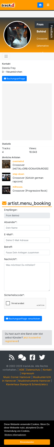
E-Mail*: (8, 234)
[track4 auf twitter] (42, 357)
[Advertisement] (27, 111)
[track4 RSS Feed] (12, 357)
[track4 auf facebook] (32, 357)
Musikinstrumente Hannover (34, 380)
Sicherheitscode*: (14, 295)
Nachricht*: (10, 259)
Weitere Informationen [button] (15, 435)
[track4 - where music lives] (8, 5)
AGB (21, 369)
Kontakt (47, 369)
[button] (40, 5)
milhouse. (18, 186)
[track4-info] (22, 357)
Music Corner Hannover (17, 377)
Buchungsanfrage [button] (15, 78)
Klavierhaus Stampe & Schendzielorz (27, 384)
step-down (18, 174)
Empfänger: (10, 209)
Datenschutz (33, 369)
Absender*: (10, 222)
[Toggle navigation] (48, 5)
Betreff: (8, 246)
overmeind (18, 161)
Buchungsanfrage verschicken (24, 318)
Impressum (27, 373)
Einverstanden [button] (27, 442)
